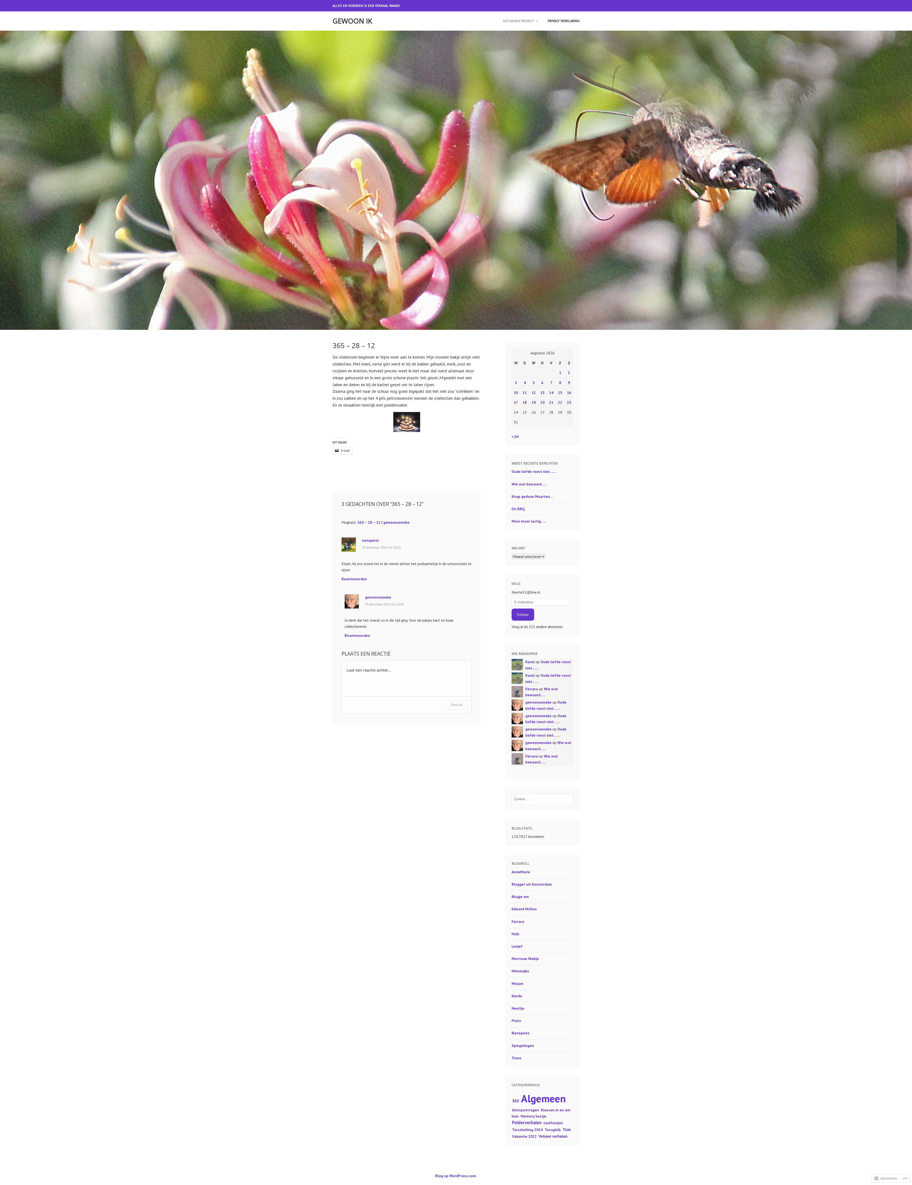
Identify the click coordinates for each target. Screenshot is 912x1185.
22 (560, 402)
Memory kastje (533, 1116)
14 (551, 392)
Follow (523, 614)
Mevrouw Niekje (525, 958)
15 (560, 392)
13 (542, 392)
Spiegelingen (523, 1045)
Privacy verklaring (564, 21)
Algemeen (543, 1098)
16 (569, 392)
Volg (516, 583)
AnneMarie (521, 871)
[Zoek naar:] (543, 798)
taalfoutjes (553, 1122)
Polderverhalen (527, 1122)
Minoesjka (520, 971)
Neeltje (518, 1008)
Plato (516, 1020)
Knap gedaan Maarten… (532, 496)
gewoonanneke (378, 597)
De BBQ (518, 508)
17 (516, 402)
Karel (530, 661)
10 (516, 392)
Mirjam (517, 983)
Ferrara (531, 688)
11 (524, 392)
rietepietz (370, 540)
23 (569, 402)
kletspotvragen (525, 1110)
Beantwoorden (354, 578)
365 (515, 1100)
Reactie (457, 705)
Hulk (515, 933)
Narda (517, 995)
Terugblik (553, 1129)
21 (551, 402)
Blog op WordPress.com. (456, 1175)
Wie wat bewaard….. (529, 484)
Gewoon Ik (352, 21)
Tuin (567, 1129)
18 (524, 402)
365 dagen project (518, 21)
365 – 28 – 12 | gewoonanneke (383, 522)
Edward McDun (524, 909)
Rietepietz (520, 1033)
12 (534, 392)
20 (542, 402)
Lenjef (517, 946)
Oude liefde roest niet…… (534, 471)
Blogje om (520, 896)
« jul (515, 436)
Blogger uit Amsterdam (532, 884)
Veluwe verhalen (553, 1136)
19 (534, 402)
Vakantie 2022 (524, 1136)
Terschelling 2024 (527, 1129)
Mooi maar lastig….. (529, 521)
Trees (516, 1057)
